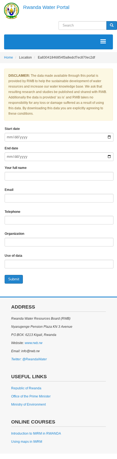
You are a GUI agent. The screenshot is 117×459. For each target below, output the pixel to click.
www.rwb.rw (33, 343)
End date (11, 148)
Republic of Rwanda (26, 388)
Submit (13, 279)
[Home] (11, 11)
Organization (14, 234)
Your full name (16, 168)
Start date (12, 129)
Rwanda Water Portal (46, 7)
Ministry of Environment (28, 404)
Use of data (13, 256)
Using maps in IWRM (26, 442)
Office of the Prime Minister (31, 396)
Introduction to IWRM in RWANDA (36, 433)
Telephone (12, 212)
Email (9, 190)
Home (8, 57)
